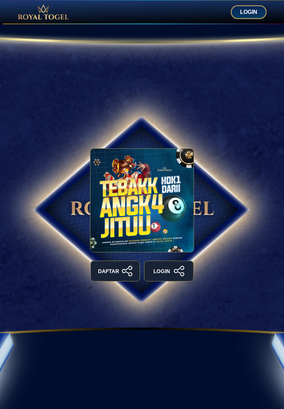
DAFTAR (108, 271)
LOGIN (248, 12)
